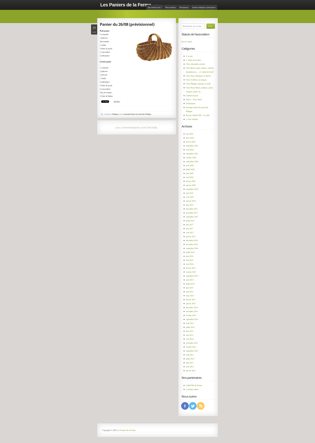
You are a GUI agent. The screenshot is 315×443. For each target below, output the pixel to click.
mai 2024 (189, 134)
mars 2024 (190, 137)
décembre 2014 (192, 307)
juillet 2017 (190, 220)
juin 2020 (189, 173)
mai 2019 (189, 193)
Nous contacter (170, 7)
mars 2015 (190, 295)
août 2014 (190, 323)
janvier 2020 (191, 185)
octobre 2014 (191, 315)
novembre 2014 (192, 311)
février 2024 (190, 141)
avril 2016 (190, 264)
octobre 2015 (191, 272)
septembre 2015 (192, 276)
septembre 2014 (192, 319)
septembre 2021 (192, 153)
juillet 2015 (190, 283)
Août (94, 29)
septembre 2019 (192, 189)
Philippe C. (116, 114)
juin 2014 (189, 331)
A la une (189, 56)
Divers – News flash (194, 99)
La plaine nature (192, 389)
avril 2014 (190, 339)
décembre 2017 (192, 208)
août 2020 (190, 165)
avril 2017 (190, 232)
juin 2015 (189, 287)
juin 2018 (189, 205)
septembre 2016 (192, 248)
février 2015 (190, 299)
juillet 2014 (190, 327)
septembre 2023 (192, 145)
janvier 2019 (191, 201)
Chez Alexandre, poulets (195, 64)
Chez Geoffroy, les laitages (196, 79)
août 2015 (190, 279)
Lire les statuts (186, 41)
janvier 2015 (191, 303)
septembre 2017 (192, 216)
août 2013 (190, 354)
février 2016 (190, 268)
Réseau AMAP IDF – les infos (198, 115)
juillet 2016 (190, 252)
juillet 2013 (190, 358)
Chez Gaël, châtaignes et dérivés (198, 75)
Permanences (184, 7)
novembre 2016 (192, 244)
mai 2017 (189, 228)
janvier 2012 (191, 370)
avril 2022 (190, 149)
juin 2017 (189, 224)
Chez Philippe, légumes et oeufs (198, 83)
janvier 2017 (191, 236)
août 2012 (190, 366)
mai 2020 (189, 177)
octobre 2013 (191, 347)
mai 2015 (189, 291)
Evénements (190, 103)
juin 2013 (189, 362)
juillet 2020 (190, 169)
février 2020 (190, 181)
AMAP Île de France (194, 385)
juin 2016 (189, 256)
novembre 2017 (192, 212)
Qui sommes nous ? (155, 7)
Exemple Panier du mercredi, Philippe (137, 114)
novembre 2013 (192, 343)
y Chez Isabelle (192, 119)
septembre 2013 (192, 350)
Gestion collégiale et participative (204, 7)
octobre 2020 (191, 157)
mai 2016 (189, 260)
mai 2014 (189, 335)
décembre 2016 (192, 240)
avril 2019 (190, 197)
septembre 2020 (192, 161)
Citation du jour (192, 95)
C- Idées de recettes (193, 60)
